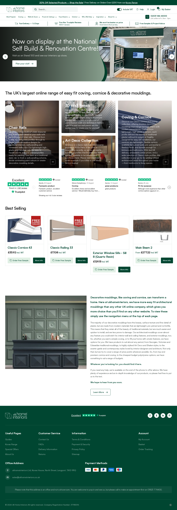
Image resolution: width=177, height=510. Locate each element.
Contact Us (43, 439)
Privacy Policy (78, 449)
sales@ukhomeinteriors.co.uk (26, 477)
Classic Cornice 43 (20, 247)
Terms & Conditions (81, 439)
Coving (20, 17)
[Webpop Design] (170, 505)
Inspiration (100, 17)
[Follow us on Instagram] (150, 415)
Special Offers (12, 449)
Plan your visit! (23, 63)
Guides (8, 439)
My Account (144, 439)
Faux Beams (63, 17)
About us (111, 17)
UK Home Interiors (19, 505)
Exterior (74, 17)
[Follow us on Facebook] (156, 415)
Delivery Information (47, 449)
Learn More (98, 392)
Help (142, 9)
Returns (41, 454)
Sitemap (76, 454)
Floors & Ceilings (48, 17)
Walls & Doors (33, 17)
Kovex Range (131, 2)
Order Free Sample (20, 260)
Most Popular (11, 17)
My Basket (164, 9)
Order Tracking (146, 449)
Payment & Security (81, 444)
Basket (142, 444)
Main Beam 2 (144, 247)
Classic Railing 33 (61, 247)
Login (152, 9)
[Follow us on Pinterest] (169, 415)
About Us (9, 454)
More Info (39, 260)
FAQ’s (41, 444)
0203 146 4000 (159, 16)
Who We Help (87, 17)
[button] (5, 56)
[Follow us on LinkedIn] (163, 415)
